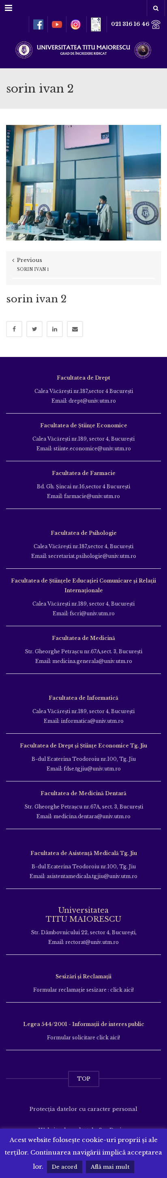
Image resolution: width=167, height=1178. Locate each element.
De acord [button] (64, 1166)
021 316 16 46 (131, 24)
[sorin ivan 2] (83, 182)
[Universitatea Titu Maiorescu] (83, 49)
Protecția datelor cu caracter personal (83, 1109)
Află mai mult (110, 1166)
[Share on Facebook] (14, 329)
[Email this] (75, 329)
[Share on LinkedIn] (55, 329)
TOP (83, 1078)
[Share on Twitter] (34, 329)
